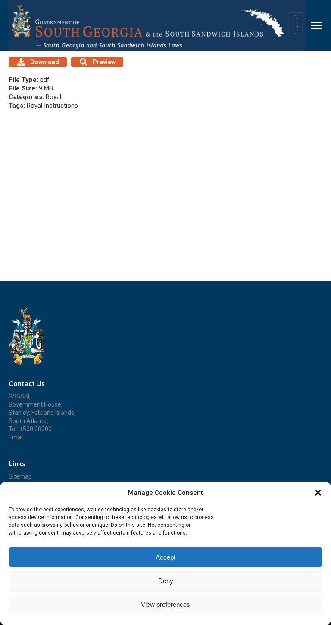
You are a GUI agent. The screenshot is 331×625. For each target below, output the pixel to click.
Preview (104, 62)
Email (16, 437)
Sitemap (20, 476)
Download (44, 62)
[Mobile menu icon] (316, 25)
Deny (165, 581)
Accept (165, 557)
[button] (318, 492)
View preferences (165, 604)
